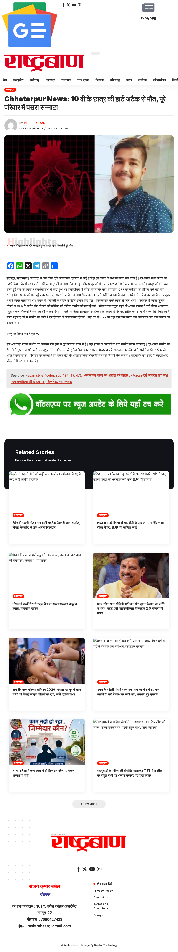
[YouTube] (74, 5)
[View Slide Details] (89, 404)
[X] (68, 5)
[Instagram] (79, 5)
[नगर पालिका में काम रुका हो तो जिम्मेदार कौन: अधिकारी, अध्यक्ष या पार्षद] (47, 742)
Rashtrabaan (34, 123)
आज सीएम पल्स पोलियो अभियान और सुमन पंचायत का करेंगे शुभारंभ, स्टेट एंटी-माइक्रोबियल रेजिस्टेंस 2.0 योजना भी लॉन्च (131, 608)
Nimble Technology (106, 945)
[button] (89, 804)
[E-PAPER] (148, 7)
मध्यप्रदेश (10, 89)
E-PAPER (148, 19)
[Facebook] (63, 5)
